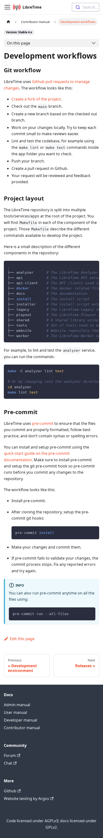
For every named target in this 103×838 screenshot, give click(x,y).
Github (10, 791)
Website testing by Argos (26, 798)
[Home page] (8, 22)
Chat (8, 763)
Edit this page (22, 638)
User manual (15, 712)
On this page (18, 43)
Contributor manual (22, 727)
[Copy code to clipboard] (93, 267)
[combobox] (85, 7)
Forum (10, 755)
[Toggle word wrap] (84, 267)
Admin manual (17, 704)
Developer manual (20, 720)
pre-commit (42, 423)
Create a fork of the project (36, 99)
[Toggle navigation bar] (7, 7)
